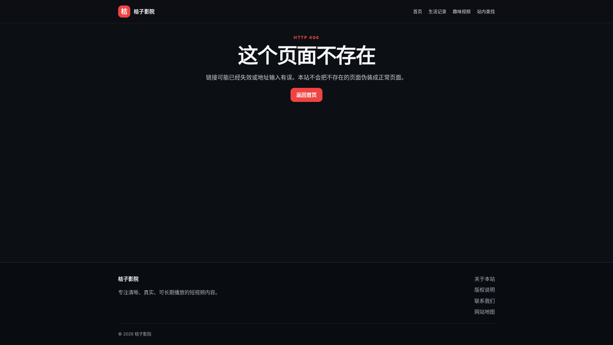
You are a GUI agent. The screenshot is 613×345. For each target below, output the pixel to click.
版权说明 (484, 290)
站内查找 (486, 11)
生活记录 (437, 11)
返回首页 (306, 95)
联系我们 (484, 301)
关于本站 (484, 279)
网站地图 (484, 312)
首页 (417, 11)
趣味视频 (462, 11)
